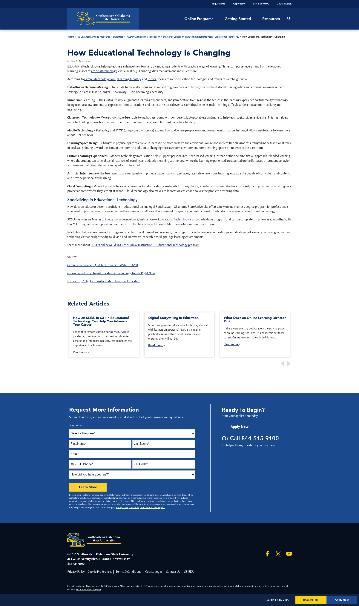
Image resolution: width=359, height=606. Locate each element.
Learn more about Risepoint (152, 507)
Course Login (153, 571)
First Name (78, 443)
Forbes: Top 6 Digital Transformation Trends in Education (103, 281)
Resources (271, 18)
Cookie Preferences (100, 571)
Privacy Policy (76, 571)
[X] (278, 553)
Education (118, 37)
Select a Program (83, 433)
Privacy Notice (122, 507)
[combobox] (132, 433)
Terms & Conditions (128, 571)
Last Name (141, 443)
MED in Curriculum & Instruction (143, 37)
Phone (88, 464)
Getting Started (238, 18)
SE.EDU (189, 571)
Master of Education (105, 219)
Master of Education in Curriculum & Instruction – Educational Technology (201, 37)
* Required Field (76, 425)
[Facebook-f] (267, 553)
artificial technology (104, 71)
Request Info (311, 600)
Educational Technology (173, 219)
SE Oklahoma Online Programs (94, 37)
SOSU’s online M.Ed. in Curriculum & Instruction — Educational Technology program (145, 245)
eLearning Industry (129, 79)
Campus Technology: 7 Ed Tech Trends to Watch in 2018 (102, 265)
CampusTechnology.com (100, 79)
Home (71, 37)
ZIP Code (141, 464)
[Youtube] (289, 553)
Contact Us (173, 571)
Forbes (152, 79)
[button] (289, 19)
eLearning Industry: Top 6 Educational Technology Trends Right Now (111, 273)
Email (75, 453)
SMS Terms (134, 507)
